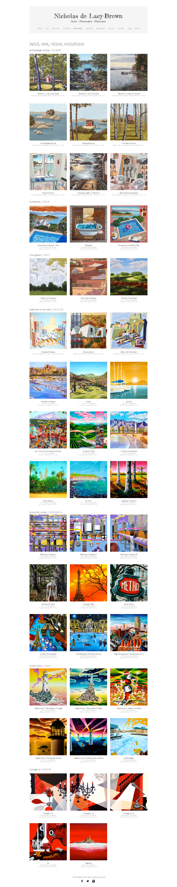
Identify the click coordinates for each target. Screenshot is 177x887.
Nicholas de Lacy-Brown (88, 15)
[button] (48, 77)
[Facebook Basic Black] (82, 881)
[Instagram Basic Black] (93, 881)
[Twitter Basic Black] (87, 881)
